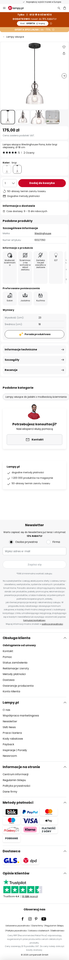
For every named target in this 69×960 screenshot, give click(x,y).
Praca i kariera (12, 733)
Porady (22, 750)
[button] (8, 117)
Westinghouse (42, 233)
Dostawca (11, 851)
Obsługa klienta (16, 638)
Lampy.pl (11, 702)
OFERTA (32, 23)
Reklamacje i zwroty (16, 668)
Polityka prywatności (16, 786)
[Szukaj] (59, 8)
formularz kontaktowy (34, 620)
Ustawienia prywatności (18, 925)
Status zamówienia (15, 663)
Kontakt (8, 651)
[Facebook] (25, 919)
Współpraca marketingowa (21, 715)
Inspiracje (9, 750)
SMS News (9, 727)
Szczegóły (12, 360)
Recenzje (11, 370)
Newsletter (10, 721)
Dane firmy (10, 792)
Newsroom (10, 756)
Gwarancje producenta (18, 686)
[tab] (34, 665)
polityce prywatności (52, 624)
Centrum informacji (15, 774)
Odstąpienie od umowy (19, 645)
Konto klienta (11, 691)
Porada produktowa (37, 334)
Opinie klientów (16, 873)
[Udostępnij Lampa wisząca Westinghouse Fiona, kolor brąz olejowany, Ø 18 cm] (63, 53)
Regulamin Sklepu (14, 780)
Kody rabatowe (13, 739)
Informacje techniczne (21, 349)
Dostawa (8, 680)
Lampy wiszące (15, 36)
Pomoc (7, 657)
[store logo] (17, 8)
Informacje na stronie (21, 767)
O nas (6, 710)
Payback (8, 744)
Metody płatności (14, 674)
